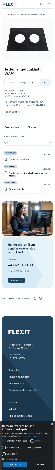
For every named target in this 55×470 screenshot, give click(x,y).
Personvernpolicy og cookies (23, 390)
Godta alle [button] (15, 464)
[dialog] (27, 445)
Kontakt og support (18, 376)
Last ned (46, 154)
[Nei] (40, 298)
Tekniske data (12, 111)
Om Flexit (13, 402)
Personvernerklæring (31, 436)
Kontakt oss (16, 280)
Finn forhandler (16, 383)
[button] (27, 459)
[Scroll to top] (10, 4)
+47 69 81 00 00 (20, 265)
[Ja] (35, 298)
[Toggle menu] (48, 4)
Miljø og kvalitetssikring (20, 415)
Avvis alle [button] (40, 464)
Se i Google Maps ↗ (18, 348)
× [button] (52, 424)
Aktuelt (12, 409)
